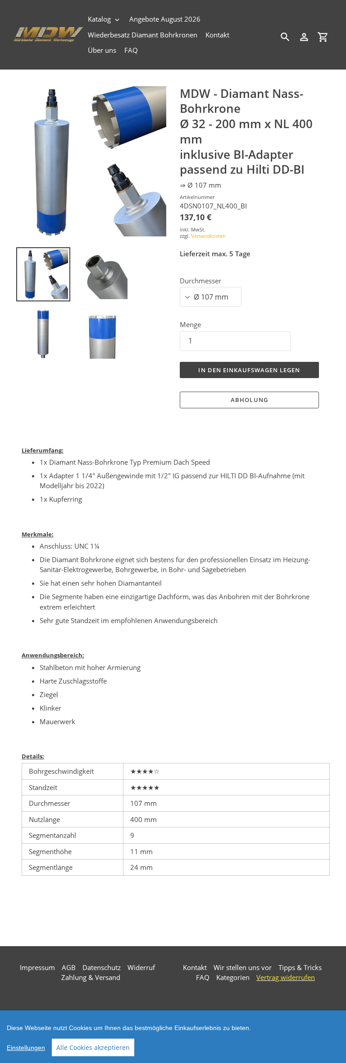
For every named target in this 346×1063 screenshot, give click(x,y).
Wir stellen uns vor (243, 967)
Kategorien (233, 977)
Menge (190, 324)
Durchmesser (200, 280)
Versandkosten (208, 235)
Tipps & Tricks (300, 967)
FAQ (202, 977)
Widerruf (141, 967)
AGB (69, 967)
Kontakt (195, 967)
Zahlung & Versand (90, 977)
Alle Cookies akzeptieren (93, 1047)
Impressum (37, 967)
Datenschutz (101, 967)
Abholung (249, 400)
